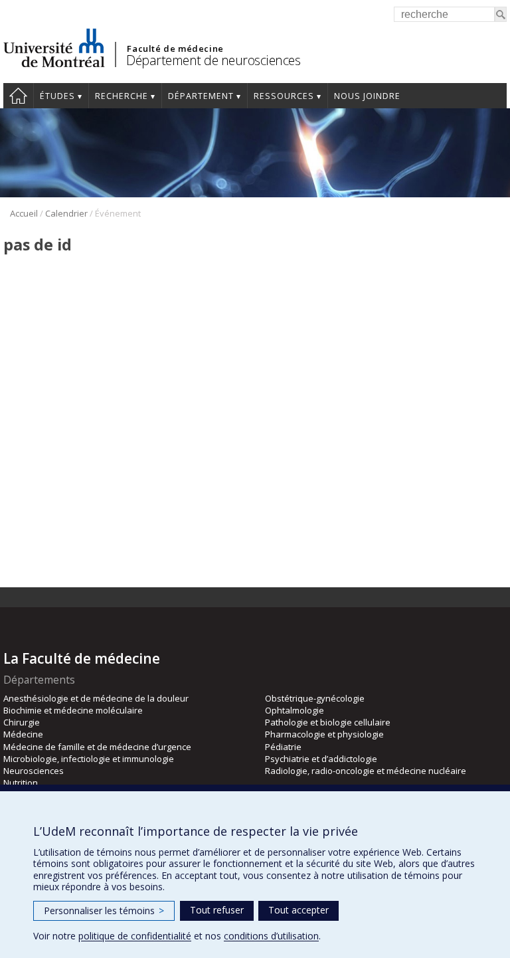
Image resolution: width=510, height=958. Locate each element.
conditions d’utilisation (271, 935)
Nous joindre (367, 96)
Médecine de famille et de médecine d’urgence (97, 747)
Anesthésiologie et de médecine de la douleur (96, 698)
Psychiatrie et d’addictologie (321, 759)
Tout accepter (298, 910)
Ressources (284, 96)
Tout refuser (217, 910)
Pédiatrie (283, 747)
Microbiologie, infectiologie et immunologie (88, 759)
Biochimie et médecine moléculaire (73, 710)
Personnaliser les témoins (104, 910)
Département (201, 96)
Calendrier (66, 213)
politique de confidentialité (134, 935)
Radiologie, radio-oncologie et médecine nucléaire (365, 771)
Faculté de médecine (175, 48)
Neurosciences (33, 771)
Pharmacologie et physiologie (324, 734)
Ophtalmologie (294, 710)
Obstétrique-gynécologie (315, 698)
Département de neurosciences (213, 60)
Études (57, 96)
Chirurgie (21, 722)
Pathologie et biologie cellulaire (327, 722)
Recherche (121, 96)
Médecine (23, 734)
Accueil (18, 95)
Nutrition (20, 783)
